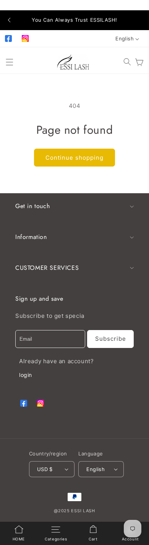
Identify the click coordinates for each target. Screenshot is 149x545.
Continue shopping (74, 157)
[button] (9, 20)
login (25, 375)
